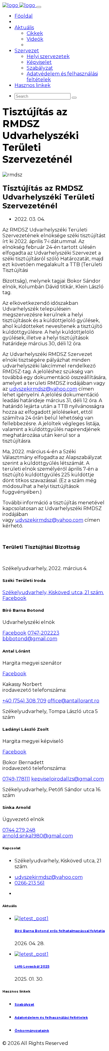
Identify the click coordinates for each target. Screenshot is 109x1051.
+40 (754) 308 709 (24, 701)
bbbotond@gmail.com (29, 639)
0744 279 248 (18, 830)
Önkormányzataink (32, 1031)
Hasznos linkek (33, 85)
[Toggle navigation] (38, 7)
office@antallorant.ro (73, 701)
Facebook (14, 598)
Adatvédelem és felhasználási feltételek (51, 1018)
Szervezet (27, 51)
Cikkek (35, 33)
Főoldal (24, 16)
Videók (35, 39)
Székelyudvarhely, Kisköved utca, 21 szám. (53, 592)
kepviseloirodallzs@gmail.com (67, 779)
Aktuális (24, 27)
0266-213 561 (30, 883)
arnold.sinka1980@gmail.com (37, 836)
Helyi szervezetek (48, 56)
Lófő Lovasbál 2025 (32, 967)
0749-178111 (16, 779)
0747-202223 (43, 633)
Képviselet (39, 62)
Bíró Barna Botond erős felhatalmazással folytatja (60, 931)
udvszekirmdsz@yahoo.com (43, 389)
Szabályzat (40, 68)
